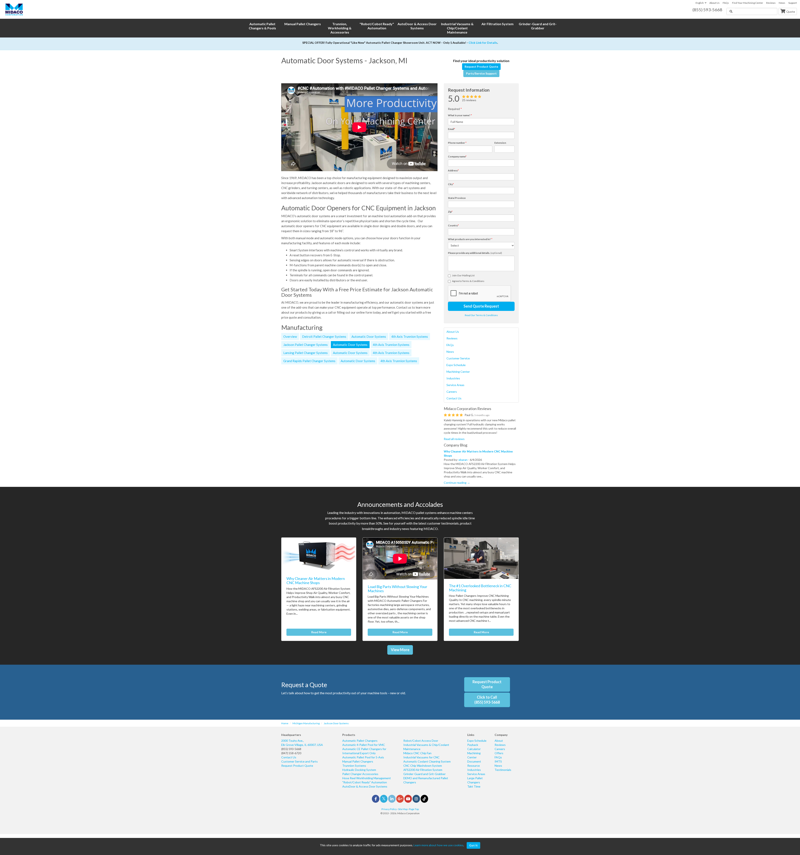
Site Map (403, 809)
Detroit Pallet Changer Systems (324, 336)
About (499, 740)
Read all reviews (454, 439)
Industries (453, 378)
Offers (499, 753)
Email (451, 129)
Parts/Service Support (481, 73)
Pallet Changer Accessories (360, 774)
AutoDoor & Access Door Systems (364, 786)
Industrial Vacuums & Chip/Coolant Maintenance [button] (457, 28)
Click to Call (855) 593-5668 (487, 699)
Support (792, 2)
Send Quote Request (481, 306)
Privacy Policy (389, 809)
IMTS (498, 761)
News (782, 2)
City (451, 184)
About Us (714, 2)
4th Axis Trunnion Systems (409, 336)
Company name (457, 156)
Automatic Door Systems (368, 336)
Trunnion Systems (354, 765)
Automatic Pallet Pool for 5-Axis (363, 757)
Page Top (414, 809)
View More (400, 649)
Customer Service (458, 358)
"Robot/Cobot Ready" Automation (364, 782)
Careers (451, 391)
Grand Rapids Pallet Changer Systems (309, 361)
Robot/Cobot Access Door (420, 740)
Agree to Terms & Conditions (468, 281)
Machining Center (458, 371)
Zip (450, 211)
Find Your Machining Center (747, 2)
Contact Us (453, 398)
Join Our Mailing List (463, 275)
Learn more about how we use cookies (438, 845)
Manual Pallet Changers (357, 761)
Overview (290, 336)
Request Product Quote (481, 66)
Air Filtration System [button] (497, 24)
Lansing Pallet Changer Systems (305, 353)
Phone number (457, 142)
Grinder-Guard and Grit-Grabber (424, 774)
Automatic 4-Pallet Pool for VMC (363, 745)
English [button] (700, 2)
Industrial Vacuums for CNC (421, 757)
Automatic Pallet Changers (360, 740)
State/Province (457, 197)
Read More (318, 632)
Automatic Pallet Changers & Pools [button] (262, 26)
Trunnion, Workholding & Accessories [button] (339, 28)
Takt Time (473, 786)
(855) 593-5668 (291, 749)
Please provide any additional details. (475, 252)
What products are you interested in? (470, 239)
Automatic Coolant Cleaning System (427, 761)
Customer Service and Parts (299, 761)
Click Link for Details (483, 42)
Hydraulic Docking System (359, 769)
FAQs (726, 2)
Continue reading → (457, 482)
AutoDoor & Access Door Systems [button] (417, 26)
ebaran (463, 459)
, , (302, 743)
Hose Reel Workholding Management (366, 778)
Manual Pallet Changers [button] (302, 24)
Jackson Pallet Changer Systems (305, 344)
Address (453, 170)
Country (453, 225)
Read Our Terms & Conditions (481, 315)
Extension (500, 142)
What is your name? (460, 115)
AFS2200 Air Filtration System (422, 769)
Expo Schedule (456, 365)
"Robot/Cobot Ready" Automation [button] (377, 26)
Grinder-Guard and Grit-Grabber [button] (537, 26)
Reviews (771, 2)
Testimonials (503, 769)
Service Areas (455, 385)
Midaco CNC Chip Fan (417, 753)
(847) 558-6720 (291, 753)
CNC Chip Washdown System (422, 765)
